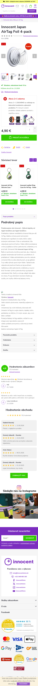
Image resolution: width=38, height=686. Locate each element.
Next (35, 160)
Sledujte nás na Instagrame (19, 491)
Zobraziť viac (19, 475)
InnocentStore (20, 580)
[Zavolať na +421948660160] (22, 6)
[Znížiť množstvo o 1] (35, 131)
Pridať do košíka (21, 137)
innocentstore (20, 584)
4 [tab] (19, 208)
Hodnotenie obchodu (19, 410)
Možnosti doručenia (11, 92)
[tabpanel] (9, 185)
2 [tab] (15, 208)
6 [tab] (22, 208)
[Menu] (35, 6)
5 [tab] (20, 208)
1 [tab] (13, 208)
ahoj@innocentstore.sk (20, 573)
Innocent (10, 297)
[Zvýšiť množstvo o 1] (35, 128)
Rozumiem (23, 684)
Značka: (6, 152)
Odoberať (30, 538)
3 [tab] (17, 208)
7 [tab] (24, 208)
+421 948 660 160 (21, 577)
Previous (31, 160)
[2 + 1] (9, 174)
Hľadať (32, 11)
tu (15, 684)
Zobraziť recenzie (14, 372)
